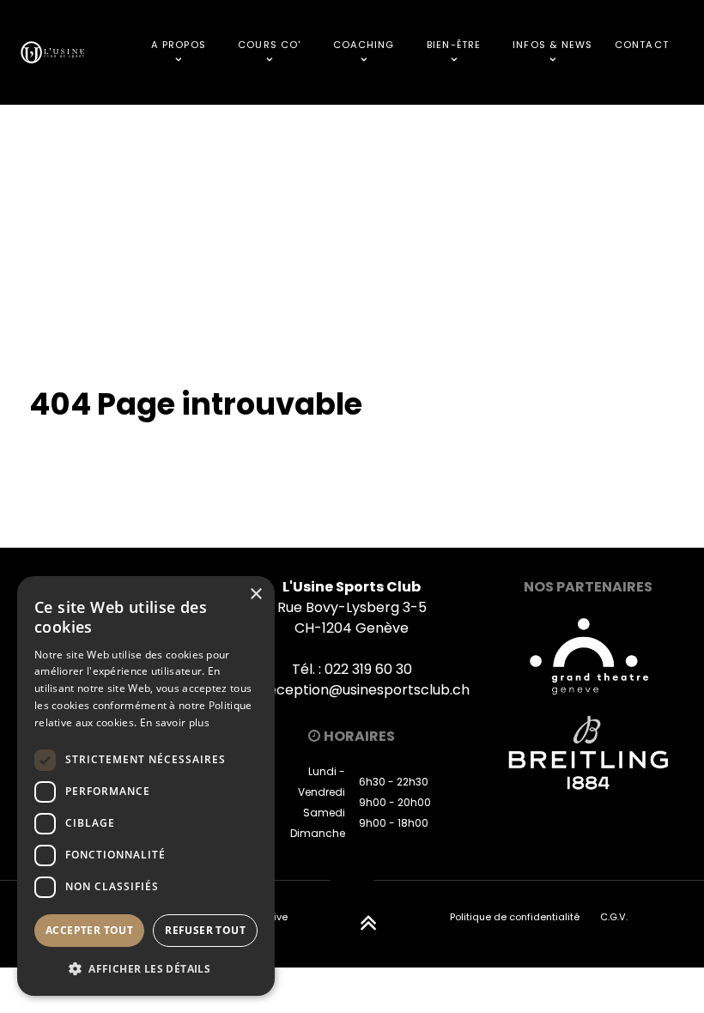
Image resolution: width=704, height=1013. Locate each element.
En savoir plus (174, 722)
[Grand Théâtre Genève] (588, 654)
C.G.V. (614, 917)
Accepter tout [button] (89, 930)
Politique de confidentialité (515, 917)
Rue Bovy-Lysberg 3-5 (352, 607)
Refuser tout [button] (205, 930)
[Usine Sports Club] (53, 52)
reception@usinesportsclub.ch (366, 690)
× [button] (255, 594)
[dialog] (146, 786)
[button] (146, 968)
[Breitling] (588, 752)
